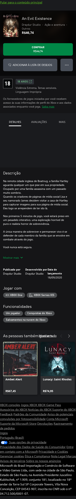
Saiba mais (48, 106)
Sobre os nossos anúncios (43, 461)
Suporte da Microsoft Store (18, 423)
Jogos (4, 433)
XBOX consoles (10, 405)
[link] (20, 368)
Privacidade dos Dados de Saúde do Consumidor (33, 447)
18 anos (23, 81)
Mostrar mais (11, 257)
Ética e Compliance (37, 456)
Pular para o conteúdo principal (21, 2)
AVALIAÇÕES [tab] (39, 122)
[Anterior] (61, 336)
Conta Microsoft (57, 419)
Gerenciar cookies (12, 456)
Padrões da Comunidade (30, 414)
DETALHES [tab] (15, 122)
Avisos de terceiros (12, 461)
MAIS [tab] (62, 122)
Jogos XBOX (29, 405)
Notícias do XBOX (40, 409)
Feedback (6, 414)
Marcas (71, 456)
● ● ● (67, 65)
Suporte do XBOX (64, 409)
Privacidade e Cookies (53, 451)
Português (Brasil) (12, 437)
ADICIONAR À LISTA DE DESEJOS (32, 65)
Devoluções (45, 423)
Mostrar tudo (48, 336)
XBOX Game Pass (49, 405)
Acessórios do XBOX (14, 409)
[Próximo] (69, 336)
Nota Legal (58, 456)
